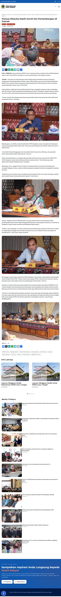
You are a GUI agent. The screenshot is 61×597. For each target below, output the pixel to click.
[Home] (2, 14)
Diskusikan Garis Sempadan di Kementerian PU (36, 464)
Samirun (14, 354)
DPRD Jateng (5, 351)
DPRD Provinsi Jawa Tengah (20, 592)
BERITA (4, 24)
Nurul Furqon (43, 351)
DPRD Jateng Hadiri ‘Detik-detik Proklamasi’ (35, 525)
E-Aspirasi (8, 581)
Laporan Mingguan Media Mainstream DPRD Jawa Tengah (14, 384)
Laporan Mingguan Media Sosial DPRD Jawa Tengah (44, 384)
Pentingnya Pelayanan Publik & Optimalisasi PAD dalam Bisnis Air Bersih (40, 419)
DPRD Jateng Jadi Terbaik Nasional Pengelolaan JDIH (38, 510)
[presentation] (15, 372)
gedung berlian (14, 351)
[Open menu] (59, 6)
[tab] (27, 393)
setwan (19, 354)
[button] (3, 593)
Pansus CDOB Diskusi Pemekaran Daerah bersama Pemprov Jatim (40, 480)
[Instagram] (59, 1)
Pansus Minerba (6, 354)
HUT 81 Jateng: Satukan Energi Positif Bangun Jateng (38, 494)
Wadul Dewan (21, 581)
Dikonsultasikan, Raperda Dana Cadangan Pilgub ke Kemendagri (37, 449)
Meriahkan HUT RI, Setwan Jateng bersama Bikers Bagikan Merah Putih (39, 541)
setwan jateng (26, 354)
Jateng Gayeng (35, 351)
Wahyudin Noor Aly (35, 354)
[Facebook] (55, 1)
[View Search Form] (55, 6)
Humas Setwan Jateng (24, 351)
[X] (57, 1)
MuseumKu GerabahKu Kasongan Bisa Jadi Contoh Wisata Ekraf (39, 434)
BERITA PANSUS (11, 24)
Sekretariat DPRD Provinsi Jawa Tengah (42, 592)
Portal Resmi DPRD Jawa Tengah (8, 1)
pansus (50, 351)
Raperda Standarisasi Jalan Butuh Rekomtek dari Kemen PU (40, 403)
